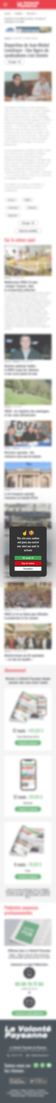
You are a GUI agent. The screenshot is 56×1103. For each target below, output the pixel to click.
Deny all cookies (28, 563)
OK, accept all (28, 557)
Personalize (28, 568)
